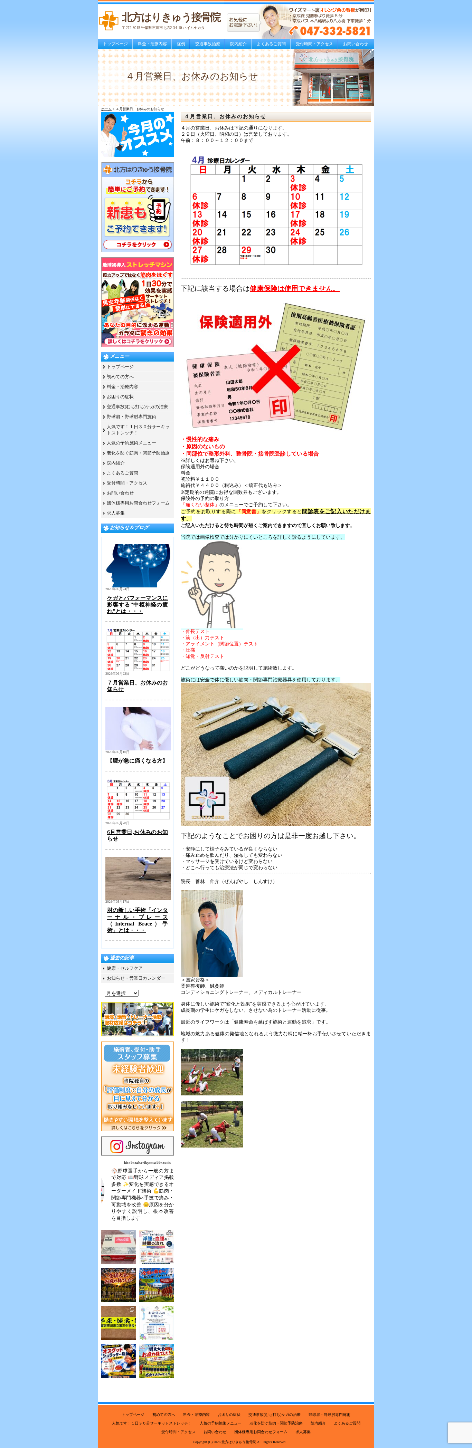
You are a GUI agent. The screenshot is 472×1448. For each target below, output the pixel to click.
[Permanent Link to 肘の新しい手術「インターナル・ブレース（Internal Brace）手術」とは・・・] (138, 898)
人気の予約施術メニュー (131, 442)
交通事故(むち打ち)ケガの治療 (137, 406)
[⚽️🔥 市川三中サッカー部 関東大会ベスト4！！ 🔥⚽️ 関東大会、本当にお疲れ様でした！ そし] (156, 1361)
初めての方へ (120, 376)
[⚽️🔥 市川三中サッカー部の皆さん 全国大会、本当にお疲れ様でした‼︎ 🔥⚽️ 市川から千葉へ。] (118, 1285)
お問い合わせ (355, 43)
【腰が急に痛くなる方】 (137, 761)
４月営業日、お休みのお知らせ (225, 116)
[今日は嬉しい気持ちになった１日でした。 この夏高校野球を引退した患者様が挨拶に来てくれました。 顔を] (118, 1247)
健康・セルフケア (125, 968)
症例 (181, 43)
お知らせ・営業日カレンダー (136, 978)
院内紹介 (238, 43)
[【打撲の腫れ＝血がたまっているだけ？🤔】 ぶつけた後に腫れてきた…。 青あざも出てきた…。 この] (156, 1247)
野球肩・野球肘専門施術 (131, 416)
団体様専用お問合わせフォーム (138, 503)
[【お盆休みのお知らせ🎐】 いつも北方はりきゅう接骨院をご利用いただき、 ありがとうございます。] (156, 1323)
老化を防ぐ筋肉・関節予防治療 (138, 453)
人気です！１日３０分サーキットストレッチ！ (152, 1423)
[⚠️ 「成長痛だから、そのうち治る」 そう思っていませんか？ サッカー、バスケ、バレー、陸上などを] (118, 1361)
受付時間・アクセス (314, 43)
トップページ (115, 43)
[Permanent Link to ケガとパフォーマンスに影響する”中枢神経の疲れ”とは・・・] (138, 585)
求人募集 (116, 513)
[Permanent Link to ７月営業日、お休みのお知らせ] (138, 670)
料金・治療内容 (152, 43)
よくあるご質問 (271, 43)
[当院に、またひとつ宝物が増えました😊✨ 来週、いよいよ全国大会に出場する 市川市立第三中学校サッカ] (118, 1323)
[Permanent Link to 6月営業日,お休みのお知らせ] (138, 820)
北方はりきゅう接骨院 (238, 1442)
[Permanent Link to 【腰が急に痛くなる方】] (138, 748)
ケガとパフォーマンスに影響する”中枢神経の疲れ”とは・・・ (137, 604)
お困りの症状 (120, 396)
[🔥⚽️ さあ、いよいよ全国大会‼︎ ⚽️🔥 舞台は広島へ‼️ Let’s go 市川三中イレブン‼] (156, 1285)
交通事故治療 (207, 43)
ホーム (106, 109)
